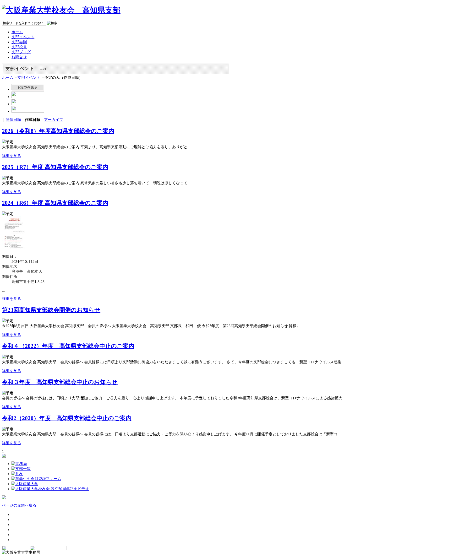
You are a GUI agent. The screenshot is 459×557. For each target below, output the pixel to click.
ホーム (7, 78)
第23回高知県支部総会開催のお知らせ (51, 310)
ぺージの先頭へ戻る (19, 505)
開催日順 (13, 120)
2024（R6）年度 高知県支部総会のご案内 (55, 203)
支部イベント (28, 78)
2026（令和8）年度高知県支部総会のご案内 (58, 131)
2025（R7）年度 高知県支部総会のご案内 (55, 167)
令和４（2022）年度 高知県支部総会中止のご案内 (68, 346)
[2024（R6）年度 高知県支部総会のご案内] (14, 249)
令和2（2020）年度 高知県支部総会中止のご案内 (66, 418)
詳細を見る (11, 156)
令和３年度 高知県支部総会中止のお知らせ (60, 382)
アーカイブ (53, 120)
